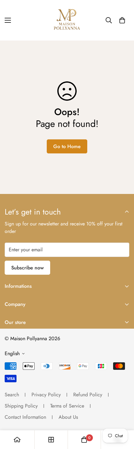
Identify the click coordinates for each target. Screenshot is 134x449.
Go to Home (67, 146)
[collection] (51, 440)
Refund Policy (87, 394)
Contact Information (25, 417)
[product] (17, 439)
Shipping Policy (21, 405)
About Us (68, 417)
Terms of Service (67, 405)
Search (12, 394)
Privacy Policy (46, 394)
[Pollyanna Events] (67, 20)
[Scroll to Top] (123, 416)
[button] (122, 20)
